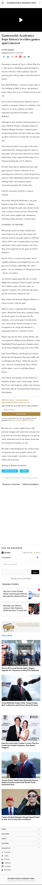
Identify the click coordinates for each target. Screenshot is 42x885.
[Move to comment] (29, 57)
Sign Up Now (8, 627)
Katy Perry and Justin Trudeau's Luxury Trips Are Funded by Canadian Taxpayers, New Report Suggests (20, 745)
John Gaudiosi (9, 50)
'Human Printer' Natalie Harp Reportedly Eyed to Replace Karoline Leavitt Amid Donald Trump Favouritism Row (20, 782)
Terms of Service (16, 420)
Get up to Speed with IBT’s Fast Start (27, 623)
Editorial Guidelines (31, 484)
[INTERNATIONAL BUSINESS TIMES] (21, 3)
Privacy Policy (29, 420)
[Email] (24, 57)
